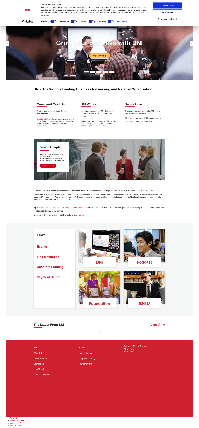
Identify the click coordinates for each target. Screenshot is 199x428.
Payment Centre (49, 277)
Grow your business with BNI (99, 42)
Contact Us (39, 363)
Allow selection (167, 12)
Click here (41, 119)
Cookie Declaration (42, 374)
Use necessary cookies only (168, 19)
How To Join (39, 369)
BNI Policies (128, 351)
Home (36, 347)
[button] (7, 43)
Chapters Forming (50, 266)
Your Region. (79, 215)
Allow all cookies (167, 5)
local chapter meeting (74, 207)
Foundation (99, 303)
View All (156, 324)
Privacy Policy (129, 349)
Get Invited (99, 55)
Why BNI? (38, 352)
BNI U (144, 303)
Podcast (144, 262)
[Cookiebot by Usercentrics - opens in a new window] (27, 21)
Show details (122, 22)
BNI (99, 262)
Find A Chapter (41, 358)
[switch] (74, 21)
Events (42, 246)
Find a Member (48, 256)
